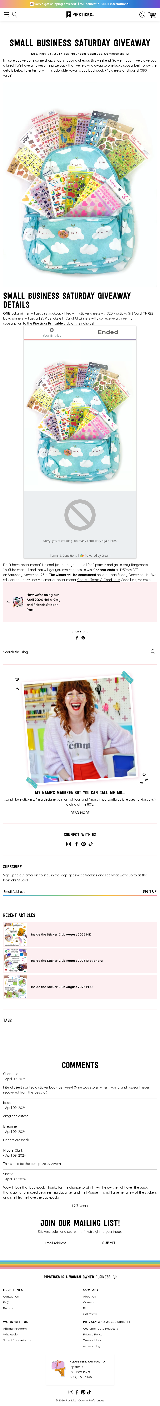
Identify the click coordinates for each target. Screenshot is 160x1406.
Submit (109, 1243)
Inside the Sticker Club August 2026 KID (61, 934)
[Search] (154, 651)
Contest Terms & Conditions (98, 580)
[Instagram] (68, 845)
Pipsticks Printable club (51, 323)
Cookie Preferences (91, 1400)
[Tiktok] (90, 845)
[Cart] (152, 15)
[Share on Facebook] (77, 638)
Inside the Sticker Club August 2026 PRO (62, 987)
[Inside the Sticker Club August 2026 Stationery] (15, 960)
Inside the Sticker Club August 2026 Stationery (67, 961)
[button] (6, 14)
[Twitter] (83, 845)
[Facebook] (76, 845)
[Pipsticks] (80, 14)
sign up (150, 891)
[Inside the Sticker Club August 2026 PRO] (15, 986)
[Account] (142, 14)
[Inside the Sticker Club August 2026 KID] (15, 934)
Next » (84, 1206)
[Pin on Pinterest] (83, 638)
